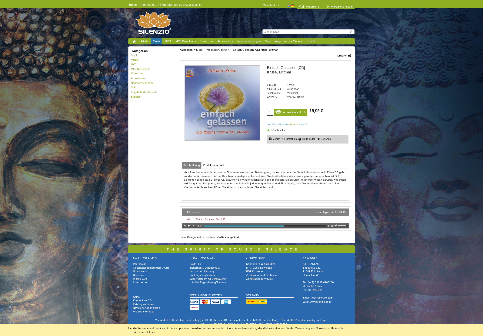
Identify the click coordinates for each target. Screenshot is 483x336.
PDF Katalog (253, 271)
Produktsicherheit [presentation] (213, 165)
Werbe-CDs (140, 278)
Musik (156, 41)
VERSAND (252, 295)
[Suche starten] (351, 32)
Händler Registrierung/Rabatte (208, 282)
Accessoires (225, 41)
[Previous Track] (184, 225)
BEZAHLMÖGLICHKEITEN (206, 295)
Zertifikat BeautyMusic (259, 278)
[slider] (343, 225)
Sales (136, 296)
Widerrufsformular (144, 311)
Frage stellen (308, 139)
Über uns (138, 274)
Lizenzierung (140, 282)
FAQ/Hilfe (195, 263)
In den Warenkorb (294, 112)
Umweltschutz (141, 271)
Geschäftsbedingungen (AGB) (151, 267)
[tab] (192, 165)
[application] (265, 218)
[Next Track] (193, 225)
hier (130, 332)
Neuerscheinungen (249, 41)
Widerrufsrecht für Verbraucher (208, 278)
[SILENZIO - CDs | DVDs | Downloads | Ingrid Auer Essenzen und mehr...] (154, 24)
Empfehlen (291, 139)
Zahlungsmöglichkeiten (203, 274)
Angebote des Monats (288, 41)
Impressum (139, 263)
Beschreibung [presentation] (191, 165)
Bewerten (326, 139)
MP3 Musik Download (259, 267)
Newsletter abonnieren (146, 307)
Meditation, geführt (227, 237)
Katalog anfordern (144, 304)
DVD (168, 41)
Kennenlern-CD (142, 300)
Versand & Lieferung (202, 271)
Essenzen (206, 41)
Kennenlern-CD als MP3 (260, 263)
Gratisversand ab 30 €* (188, 4)
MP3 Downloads (185, 41)
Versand (293, 124)
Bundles (312, 41)
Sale (268, 41)
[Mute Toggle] (335, 225)
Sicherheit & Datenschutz (205, 267)
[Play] (189, 225)
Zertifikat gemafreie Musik (261, 274)
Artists (144, 41)
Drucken (342, 55)
